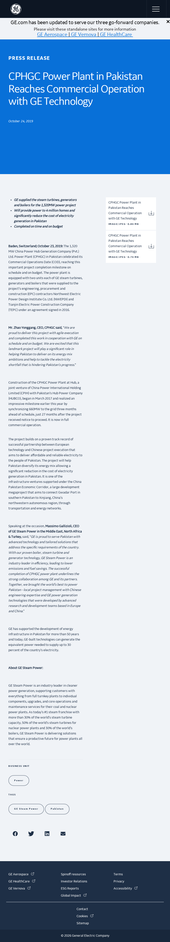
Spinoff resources (73, 874)
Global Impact (74, 895)
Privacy (119, 881)
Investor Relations (74, 881)
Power (18, 780)
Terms (118, 874)
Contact (82, 909)
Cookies (85, 916)
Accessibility (125, 888)
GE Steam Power (26, 809)
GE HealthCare (116, 34)
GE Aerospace (52, 34)
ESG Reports (70, 888)
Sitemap (83, 923)
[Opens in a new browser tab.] (16, 833)
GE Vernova (83, 34)
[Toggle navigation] (156, 9)
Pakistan (57, 809)
